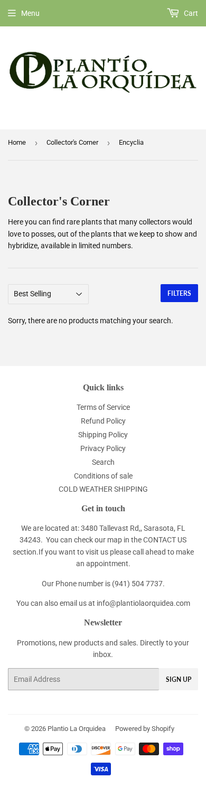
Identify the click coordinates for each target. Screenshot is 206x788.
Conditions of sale (103, 476)
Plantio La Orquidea (77, 729)
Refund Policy (103, 421)
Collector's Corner (72, 142)
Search (103, 462)
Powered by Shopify (144, 729)
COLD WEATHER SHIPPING (103, 489)
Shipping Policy (103, 434)
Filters (179, 293)
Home (17, 142)
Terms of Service (103, 407)
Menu (30, 13)
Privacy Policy (103, 448)
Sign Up (178, 679)
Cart (190, 13)
